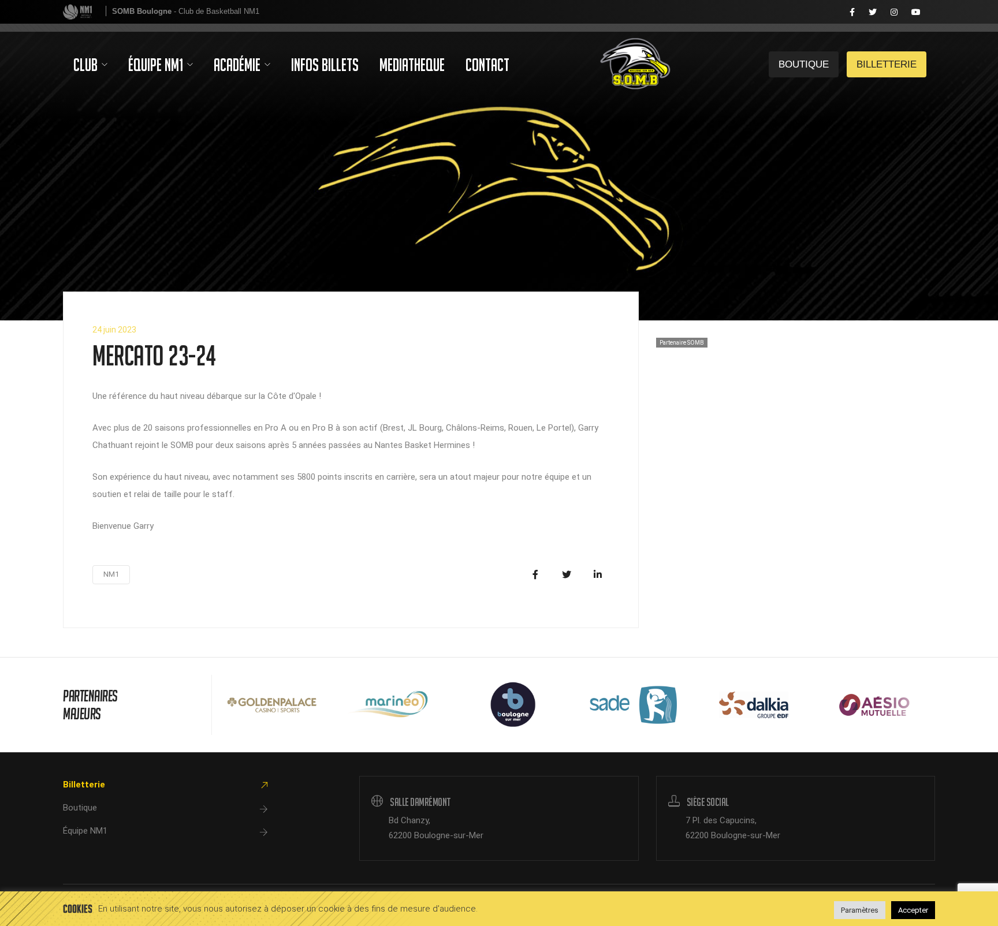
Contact (487, 64)
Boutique (80, 807)
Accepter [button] (913, 910)
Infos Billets (325, 64)
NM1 (111, 574)
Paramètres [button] (859, 910)
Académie (238, 64)
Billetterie (803, 12)
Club (86, 64)
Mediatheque (412, 64)
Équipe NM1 (157, 64)
